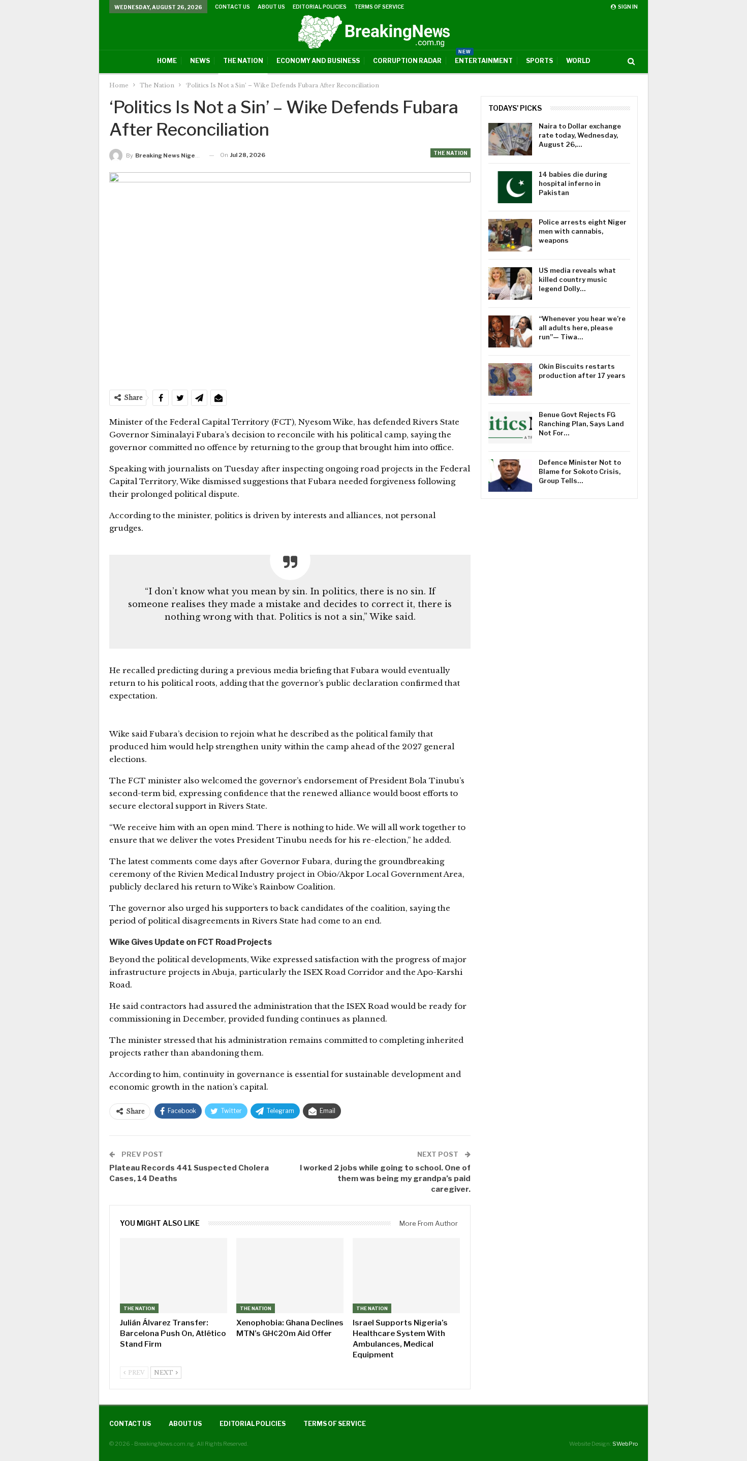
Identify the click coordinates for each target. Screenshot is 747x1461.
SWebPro (625, 1443)
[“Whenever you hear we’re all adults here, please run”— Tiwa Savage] (510, 331)
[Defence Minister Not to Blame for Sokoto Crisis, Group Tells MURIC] (510, 475)
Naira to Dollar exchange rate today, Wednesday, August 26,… (580, 135)
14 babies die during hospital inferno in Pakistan (573, 183)
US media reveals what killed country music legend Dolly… (577, 279)
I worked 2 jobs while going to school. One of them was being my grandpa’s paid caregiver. (385, 1178)
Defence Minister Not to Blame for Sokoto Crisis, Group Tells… (580, 471)
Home (167, 61)
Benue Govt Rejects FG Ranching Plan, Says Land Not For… (581, 423)
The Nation (243, 61)
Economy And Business (318, 61)
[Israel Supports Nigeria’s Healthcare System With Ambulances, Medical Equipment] (406, 1275)
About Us (271, 7)
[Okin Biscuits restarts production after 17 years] (510, 379)
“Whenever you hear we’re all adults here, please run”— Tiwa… (582, 327)
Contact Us (232, 7)
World (578, 61)
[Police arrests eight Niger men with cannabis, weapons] (510, 235)
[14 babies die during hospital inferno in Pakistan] (510, 187)
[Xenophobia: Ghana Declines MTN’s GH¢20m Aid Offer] (290, 1275)
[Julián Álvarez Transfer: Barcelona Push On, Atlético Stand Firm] (173, 1275)
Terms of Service (379, 7)
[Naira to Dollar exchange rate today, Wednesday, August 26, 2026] (510, 139)
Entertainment (484, 57)
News (200, 61)
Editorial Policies (320, 7)
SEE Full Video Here (431, 717)
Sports (539, 61)
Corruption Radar (407, 61)
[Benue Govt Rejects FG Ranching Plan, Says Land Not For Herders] (510, 427)
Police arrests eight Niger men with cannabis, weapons (583, 231)
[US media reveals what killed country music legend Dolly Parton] (510, 283)
